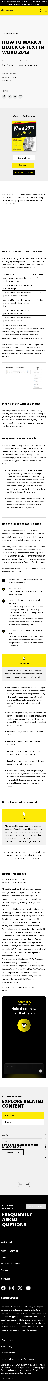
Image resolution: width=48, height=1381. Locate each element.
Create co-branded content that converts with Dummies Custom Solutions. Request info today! (24, 3)
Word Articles (11, 33)
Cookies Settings (8, 1353)
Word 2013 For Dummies (9, 79)
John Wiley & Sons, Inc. (32, 1365)
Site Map (4, 1270)
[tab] (23, 1115)
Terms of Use (7, 1340)
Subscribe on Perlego (24, 172)
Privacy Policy (6, 1346)
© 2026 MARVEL (8, 1378)
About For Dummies (9, 1251)
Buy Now (23, 165)
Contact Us (5, 1257)
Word (4, 990)
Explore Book (24, 158)
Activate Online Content (11, 1263)
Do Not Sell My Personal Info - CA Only (17, 1359)
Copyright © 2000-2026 (10, 1365)
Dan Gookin (7, 65)
